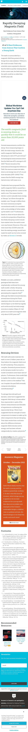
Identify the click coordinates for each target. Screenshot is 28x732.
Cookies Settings (14, 730)
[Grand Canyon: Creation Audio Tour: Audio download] (20, 633)
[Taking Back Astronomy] (7, 635)
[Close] (23, 711)
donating (23, 688)
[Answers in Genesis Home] (5, 1)
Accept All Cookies (14, 723)
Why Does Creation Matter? (14, 5)
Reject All (14, 726)
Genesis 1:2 (13, 236)
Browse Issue (15, 522)
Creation (3, 5)
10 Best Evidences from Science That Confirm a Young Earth (13, 48)
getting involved (14, 690)
